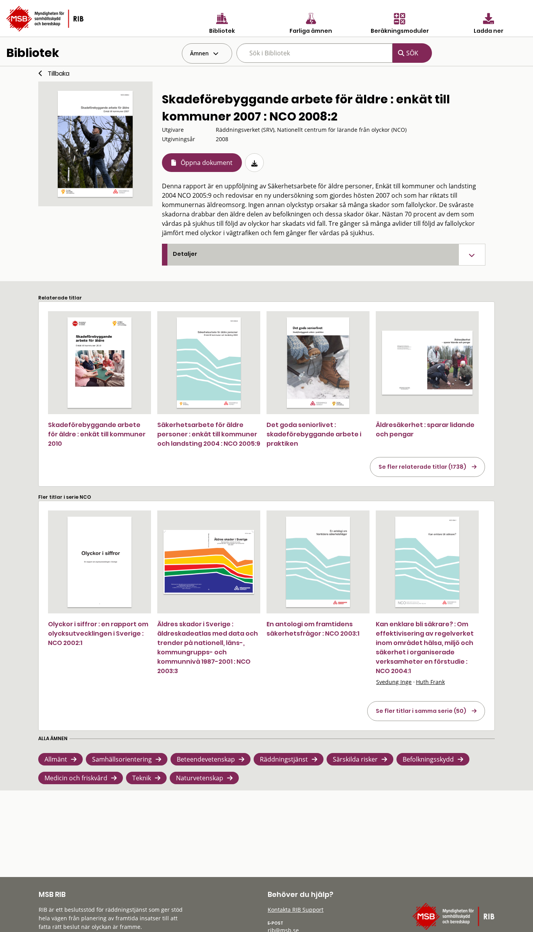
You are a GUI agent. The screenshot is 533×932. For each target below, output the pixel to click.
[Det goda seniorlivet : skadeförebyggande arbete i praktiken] (318, 362)
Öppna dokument (207, 162)
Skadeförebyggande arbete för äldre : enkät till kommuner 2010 (97, 434)
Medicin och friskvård (75, 778)
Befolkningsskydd (428, 759)
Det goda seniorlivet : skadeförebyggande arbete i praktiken (313, 434)
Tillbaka (58, 73)
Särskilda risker (355, 759)
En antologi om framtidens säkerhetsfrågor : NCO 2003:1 (312, 629)
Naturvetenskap (199, 778)
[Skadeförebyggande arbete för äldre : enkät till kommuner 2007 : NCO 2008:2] (95, 144)
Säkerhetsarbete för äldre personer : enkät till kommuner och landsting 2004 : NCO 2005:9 (208, 434)
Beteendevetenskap (206, 759)
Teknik (141, 778)
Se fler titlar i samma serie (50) (421, 711)
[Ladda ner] (254, 162)
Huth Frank (430, 682)
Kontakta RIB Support (295, 909)
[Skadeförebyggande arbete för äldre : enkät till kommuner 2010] (99, 362)
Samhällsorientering (122, 759)
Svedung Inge (394, 682)
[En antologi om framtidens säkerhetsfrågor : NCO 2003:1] (318, 562)
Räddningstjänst (284, 759)
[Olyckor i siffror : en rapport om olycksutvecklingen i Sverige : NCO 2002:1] (99, 562)
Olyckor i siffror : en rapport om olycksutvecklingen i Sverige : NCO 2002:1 (98, 633)
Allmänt (55, 759)
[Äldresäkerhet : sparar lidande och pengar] (427, 363)
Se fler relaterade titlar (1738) (422, 467)
